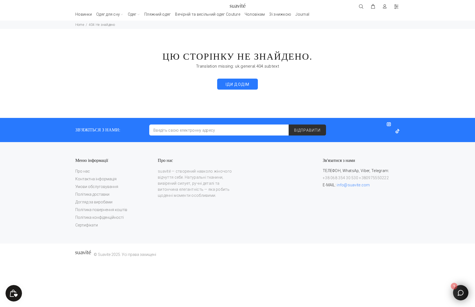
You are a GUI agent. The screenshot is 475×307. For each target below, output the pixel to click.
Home (79, 25)
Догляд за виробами (93, 202)
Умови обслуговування (96, 186)
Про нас (82, 171)
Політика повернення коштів (101, 210)
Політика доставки (92, 194)
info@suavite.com (353, 185)
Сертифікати (86, 225)
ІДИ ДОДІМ (237, 84)
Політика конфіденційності (99, 217)
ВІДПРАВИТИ (307, 130)
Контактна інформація (96, 179)
